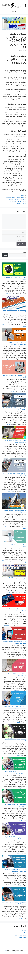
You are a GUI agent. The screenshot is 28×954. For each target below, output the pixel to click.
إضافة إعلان (23, 932)
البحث (24, 252)
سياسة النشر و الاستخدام (20, 935)
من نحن (24, 939)
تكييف (22, 195)
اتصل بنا (24, 930)
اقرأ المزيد (8, 293)
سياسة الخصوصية (21, 937)
